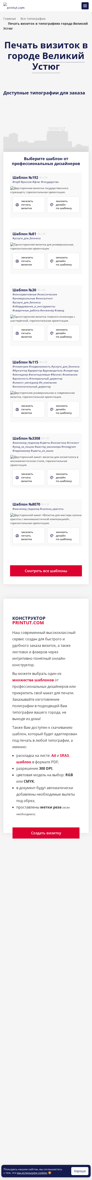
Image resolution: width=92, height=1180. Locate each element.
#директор (35, 370)
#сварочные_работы (26, 310)
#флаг (36, 182)
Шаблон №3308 (26, 438)
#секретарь (71, 370)
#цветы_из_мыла (42, 451)
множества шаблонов (33, 680)
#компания (70, 374)
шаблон (23, 761)
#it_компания (48, 382)
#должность (21, 378)
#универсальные (24, 298)
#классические (47, 294)
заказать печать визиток (27, 204)
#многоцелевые (39, 374)
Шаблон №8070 (26, 504)
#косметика (58, 443)
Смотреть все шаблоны (46, 570)
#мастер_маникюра (48, 447)
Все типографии (33, 18)
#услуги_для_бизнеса (27, 238)
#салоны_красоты (51, 509)
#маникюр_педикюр (26, 443)
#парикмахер (21, 451)
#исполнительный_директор (32, 386)
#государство (50, 182)
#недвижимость (40, 366)
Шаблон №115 (25, 362)
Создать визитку (46, 833)
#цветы (45, 443)
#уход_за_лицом (23, 447)
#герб (16, 182)
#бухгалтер (20, 370)
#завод (59, 310)
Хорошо (80, 1171)
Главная (9, 18)
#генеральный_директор (45, 378)
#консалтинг (44, 298)
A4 (53, 755)
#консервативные (25, 294)
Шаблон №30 (24, 290)
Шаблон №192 (25, 177)
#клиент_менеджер (25, 382)
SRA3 (64, 755)
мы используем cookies (32, 1173)
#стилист (73, 443)
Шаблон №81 (24, 234)
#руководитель (53, 370)
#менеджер (20, 374)
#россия (26, 182)
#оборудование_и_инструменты (34, 306)
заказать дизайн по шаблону (64, 204)
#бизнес (56, 374)
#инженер (47, 310)
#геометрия (20, 366)
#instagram (68, 447)
